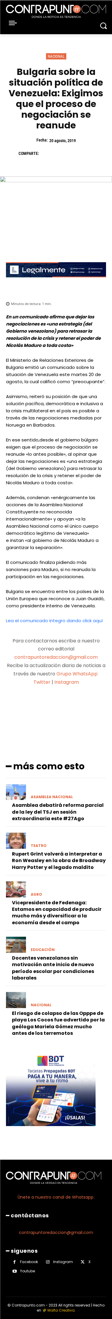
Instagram (66, 682)
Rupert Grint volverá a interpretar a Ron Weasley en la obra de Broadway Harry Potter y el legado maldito (59, 860)
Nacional (56, 56)
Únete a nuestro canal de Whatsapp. (56, 1197)
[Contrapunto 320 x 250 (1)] (51, 1131)
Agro (36, 894)
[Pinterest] (74, 153)
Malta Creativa (61, 1310)
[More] (88, 705)
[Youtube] (14, 1271)
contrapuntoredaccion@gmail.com (56, 657)
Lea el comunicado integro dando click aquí (54, 620)
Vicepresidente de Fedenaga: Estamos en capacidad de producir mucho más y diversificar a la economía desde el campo (57, 912)
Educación (43, 950)
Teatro (39, 846)
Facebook (29, 1261)
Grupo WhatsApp (77, 673)
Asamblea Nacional (52, 797)
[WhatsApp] (88, 153)
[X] (60, 153)
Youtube (27, 1271)
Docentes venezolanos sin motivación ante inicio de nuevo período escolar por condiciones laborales (53, 968)
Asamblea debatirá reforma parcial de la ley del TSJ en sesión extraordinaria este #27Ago (58, 812)
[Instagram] (47, 1262)
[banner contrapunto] (56, 282)
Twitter (41, 682)
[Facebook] (47, 153)
